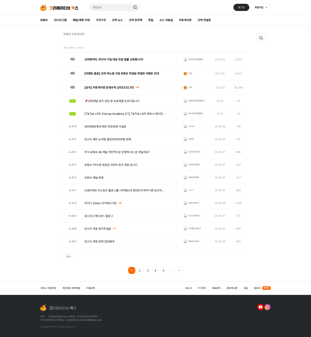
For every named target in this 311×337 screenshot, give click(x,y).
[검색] (261, 37)
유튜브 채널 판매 (93, 177)
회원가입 (259, 7)
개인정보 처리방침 (71, 288)
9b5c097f (193, 203)
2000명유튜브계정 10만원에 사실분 (105, 126)
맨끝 (179, 270)
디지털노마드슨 (194, 228)
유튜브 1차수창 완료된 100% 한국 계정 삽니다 (111, 165)
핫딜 (150, 20)
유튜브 (44, 20)
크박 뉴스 (117, 20)
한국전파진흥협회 (195, 59)
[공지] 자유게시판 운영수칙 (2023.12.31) (109, 87)
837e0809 (194, 152)
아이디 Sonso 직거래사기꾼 (100, 203)
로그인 (241, 7)
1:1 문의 (202, 288)
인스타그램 (60, 20)
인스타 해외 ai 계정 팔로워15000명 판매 (107, 139)
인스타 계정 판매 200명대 (99, 241)
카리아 (191, 139)
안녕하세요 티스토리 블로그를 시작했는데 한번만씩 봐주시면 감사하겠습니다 (125, 190)
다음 (171, 270)
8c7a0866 (193, 215)
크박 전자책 (135, 20)
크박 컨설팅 (204, 20)
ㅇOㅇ (191, 190)
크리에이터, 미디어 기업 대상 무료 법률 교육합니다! (113, 59)
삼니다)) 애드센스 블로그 (98, 216)
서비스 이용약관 (48, 288)
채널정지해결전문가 (196, 100)
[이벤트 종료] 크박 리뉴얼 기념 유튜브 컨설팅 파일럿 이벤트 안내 (121, 73)
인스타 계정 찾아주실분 (97, 228)
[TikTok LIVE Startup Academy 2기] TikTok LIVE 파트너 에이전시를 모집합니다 (125, 114)
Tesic (191, 126)
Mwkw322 (193, 241)
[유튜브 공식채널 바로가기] (260, 306)
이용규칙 (90, 288)
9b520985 (194, 164)
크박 (190, 73)
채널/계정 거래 (81, 20)
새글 (246, 288)
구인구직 (101, 20)
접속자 (261, 288)
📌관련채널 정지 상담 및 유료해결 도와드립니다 (111, 101)
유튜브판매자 (193, 177)
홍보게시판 (232, 288)
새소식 (188, 288)
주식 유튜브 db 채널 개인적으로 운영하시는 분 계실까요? (117, 152)
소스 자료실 (166, 20)
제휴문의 (216, 288)
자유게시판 (185, 20)
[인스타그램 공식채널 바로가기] (267, 306)
